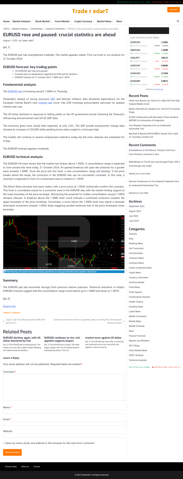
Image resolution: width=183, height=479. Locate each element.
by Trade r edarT (26, 40)
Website (7, 431)
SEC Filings (134, 345)
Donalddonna (135, 150)
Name (7, 407)
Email (7, 419)
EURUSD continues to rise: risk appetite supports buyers (62, 339)
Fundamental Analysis (139, 297)
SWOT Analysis (136, 355)
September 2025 (136, 206)
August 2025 (135, 211)
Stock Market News (138, 350)
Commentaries (136, 253)
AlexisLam (134, 173)
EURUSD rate (15, 91)
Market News (104, 21)
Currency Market (136, 282)
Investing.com (158, 89)
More (119, 21)
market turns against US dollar (103, 337)
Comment (9, 371)
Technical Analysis (138, 360)
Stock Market (42, 21)
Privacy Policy (11, 466)
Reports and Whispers (139, 340)
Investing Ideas (136, 306)
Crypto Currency (83, 21)
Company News (136, 258)
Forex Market (62, 21)
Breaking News (136, 243)
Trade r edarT (90, 11)
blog (131, 238)
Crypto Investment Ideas (140, 268)
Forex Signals (135, 292)
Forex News (134, 287)
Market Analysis (21, 21)
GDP (52, 99)
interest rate (45, 102)
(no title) (146, 173)
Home (6, 21)
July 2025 (133, 216)
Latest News (135, 311)
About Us (25, 466)
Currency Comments (12, 313)
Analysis (133, 234)
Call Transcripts (136, 248)
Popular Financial (137, 336)
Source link (9, 306)
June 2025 (134, 221)
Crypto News (135, 272)
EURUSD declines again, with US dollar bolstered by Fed (21, 339)
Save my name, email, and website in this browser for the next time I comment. (50, 443)
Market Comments (137, 316)
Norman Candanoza (138, 181)
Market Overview (137, 326)
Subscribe (173, 10)
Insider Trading (136, 301)
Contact (36, 466)
